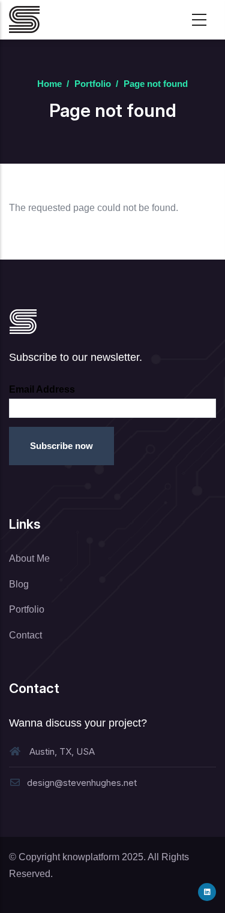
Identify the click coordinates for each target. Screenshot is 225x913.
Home (49, 84)
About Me (29, 558)
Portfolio (92, 84)
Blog (19, 584)
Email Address (42, 389)
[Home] (24, 19)
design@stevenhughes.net (82, 782)
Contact (25, 635)
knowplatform (90, 857)
